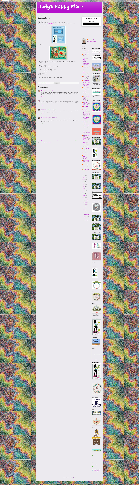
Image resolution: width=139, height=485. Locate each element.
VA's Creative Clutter (85, 107)
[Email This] (54, 83)
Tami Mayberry (86, 148)
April (85, 220)
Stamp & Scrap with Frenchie (85, 143)
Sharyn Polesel (43, 109)
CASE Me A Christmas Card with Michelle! (85, 99)
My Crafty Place (86, 80)
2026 (84, 175)
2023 (84, 181)
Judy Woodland (91, 39)
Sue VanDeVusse (44, 117)
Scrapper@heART (86, 63)
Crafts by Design (86, 160)
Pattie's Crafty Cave (86, 164)
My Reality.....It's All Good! (86, 97)
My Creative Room (86, 66)
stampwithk (85, 102)
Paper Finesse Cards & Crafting (86, 118)
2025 (84, 177)
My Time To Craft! (86, 82)
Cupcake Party (86, 214)
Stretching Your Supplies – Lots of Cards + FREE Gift (86, 73)
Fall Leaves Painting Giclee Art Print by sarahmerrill (86, 114)
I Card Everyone (86, 54)
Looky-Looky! (85, 153)
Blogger (74, 477)
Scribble (85, 211)
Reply (42, 96)
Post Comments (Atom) (47, 142)
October (85, 202)
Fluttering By (85, 108)
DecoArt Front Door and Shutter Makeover (86, 150)
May (85, 209)
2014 (84, 197)
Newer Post (41, 140)
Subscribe (91, 24)
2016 (84, 193)
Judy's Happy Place (60, 6)
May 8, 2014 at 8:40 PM (51, 109)
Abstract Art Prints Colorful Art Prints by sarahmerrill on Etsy (86, 111)
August (85, 204)
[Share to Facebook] (58, 83)
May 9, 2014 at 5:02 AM (52, 117)
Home (59, 140)
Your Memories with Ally (86, 51)
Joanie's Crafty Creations (85, 131)
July (85, 206)
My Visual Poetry (86, 76)
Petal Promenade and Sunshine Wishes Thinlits (86, 145)
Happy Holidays (85, 64)
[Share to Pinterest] (59, 83)
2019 (84, 188)
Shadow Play (86, 216)
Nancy (42, 90)
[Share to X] (57, 83)
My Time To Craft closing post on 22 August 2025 (86, 84)
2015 (84, 195)
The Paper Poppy (86, 169)
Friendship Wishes (86, 119)
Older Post (76, 140)
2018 (84, 190)
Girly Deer (86, 212)
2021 (84, 184)
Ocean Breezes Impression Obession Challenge (86, 166)
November (86, 200)
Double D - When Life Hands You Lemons (86, 68)
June (85, 207)
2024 (84, 179)
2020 (84, 186)
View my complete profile (91, 41)
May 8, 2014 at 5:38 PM (48, 90)
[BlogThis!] (56, 83)
